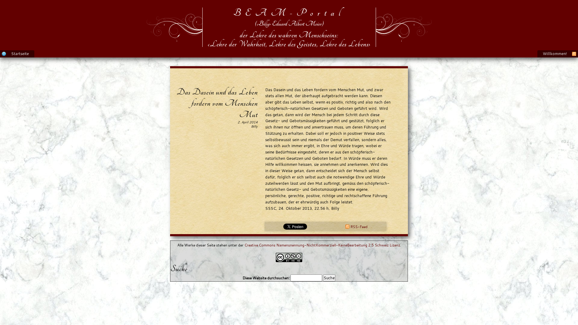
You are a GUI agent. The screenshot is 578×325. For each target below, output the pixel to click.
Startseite (20, 53)
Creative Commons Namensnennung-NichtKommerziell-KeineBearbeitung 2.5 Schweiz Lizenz (322, 245)
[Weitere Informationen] (4, 53)
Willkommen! (555, 53)
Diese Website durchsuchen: (267, 278)
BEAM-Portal (289, 12)
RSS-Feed (359, 226)
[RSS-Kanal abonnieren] (574, 53)
